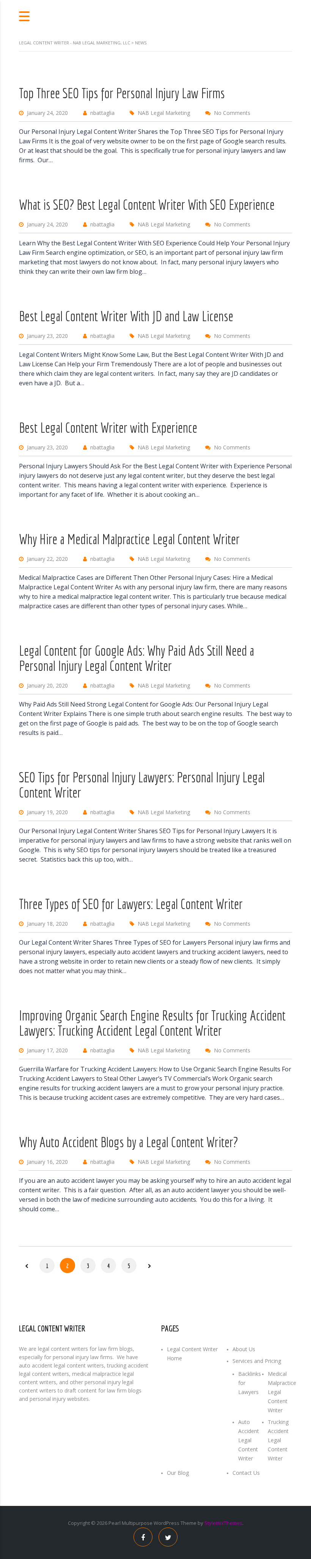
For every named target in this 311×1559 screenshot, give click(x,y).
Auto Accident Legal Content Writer (248, 1440)
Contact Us (246, 1472)
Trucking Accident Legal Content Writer (278, 1440)
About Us (243, 1349)
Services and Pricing (256, 1360)
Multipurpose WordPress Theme (159, 1523)
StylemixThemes (223, 1523)
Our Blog (178, 1472)
